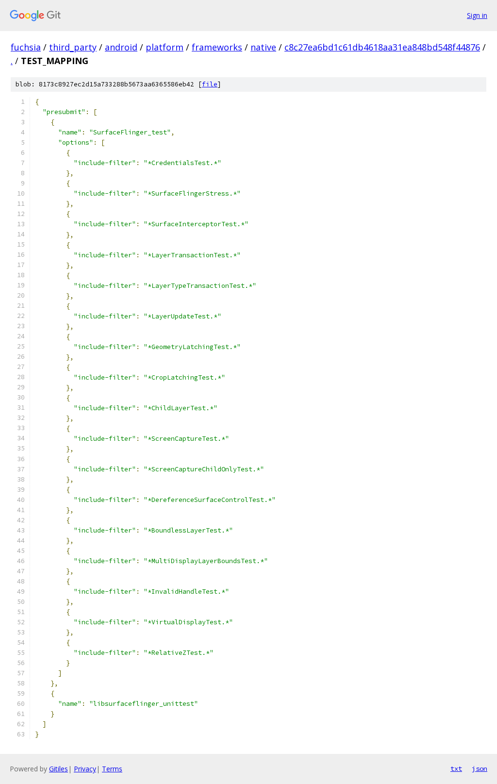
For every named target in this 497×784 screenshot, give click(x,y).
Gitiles (58, 768)
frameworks (217, 47)
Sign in (477, 15)
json (479, 768)
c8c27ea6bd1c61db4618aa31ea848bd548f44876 (382, 47)
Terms (112, 768)
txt (456, 768)
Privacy (85, 768)
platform (164, 47)
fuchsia (26, 47)
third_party (73, 47)
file (209, 84)
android (121, 47)
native (263, 47)
